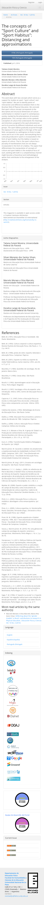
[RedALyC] (13, 691)
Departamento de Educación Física (12, 874)
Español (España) (13, 640)
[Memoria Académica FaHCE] (13, 779)
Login (40, 2)
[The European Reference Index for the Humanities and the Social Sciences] (13, 734)
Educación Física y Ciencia (14, 7)
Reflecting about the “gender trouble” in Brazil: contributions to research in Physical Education (23, 618)
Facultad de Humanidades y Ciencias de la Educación (16, 879)
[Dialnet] (13, 716)
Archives (14, 15)
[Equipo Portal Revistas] (22, 824)
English (9, 635)
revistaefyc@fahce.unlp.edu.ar (16, 896)
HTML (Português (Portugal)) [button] (22, 53)
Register (31, 2)
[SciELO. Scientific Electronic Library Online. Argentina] (12, 702)
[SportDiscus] (15, 752)
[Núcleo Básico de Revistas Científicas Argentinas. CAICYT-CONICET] (11, 663)
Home (5, 15)
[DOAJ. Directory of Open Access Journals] (13, 725)
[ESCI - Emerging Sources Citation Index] (13, 710)
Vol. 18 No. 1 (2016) (27, 15)
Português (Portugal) (14, 644)
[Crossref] (13, 764)
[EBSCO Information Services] (10, 740)
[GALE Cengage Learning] (13, 746)
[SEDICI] (13, 772)
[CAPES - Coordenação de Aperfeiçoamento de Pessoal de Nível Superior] (10, 679)
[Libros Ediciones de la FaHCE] (22, 800)
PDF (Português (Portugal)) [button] (22, 58)
